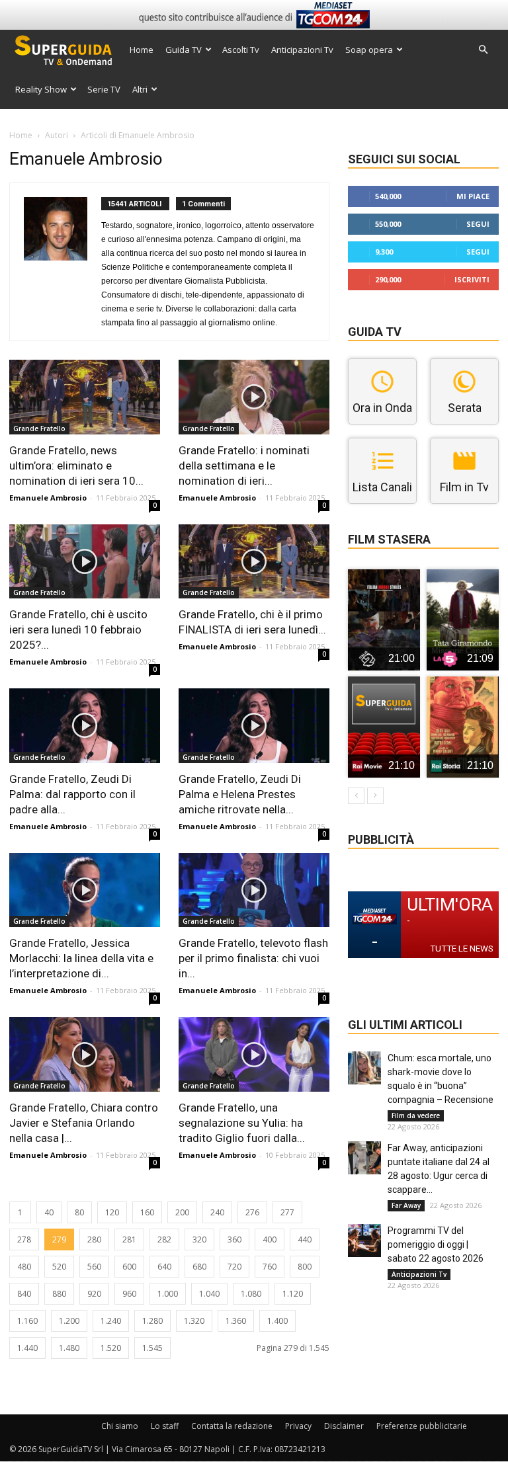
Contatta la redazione (232, 1426)
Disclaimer (344, 1426)
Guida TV (183, 50)
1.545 (152, 1348)
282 (164, 1239)
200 (182, 1212)
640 (164, 1266)
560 (94, 1266)
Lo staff (165, 1426)
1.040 (209, 1293)
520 (59, 1266)
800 (305, 1266)
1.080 (251, 1293)
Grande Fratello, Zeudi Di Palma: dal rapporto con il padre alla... (72, 794)
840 (24, 1293)
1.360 (236, 1320)
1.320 (194, 1320)
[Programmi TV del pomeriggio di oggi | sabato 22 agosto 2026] (364, 1240)
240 (217, 1212)
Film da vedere (416, 1115)
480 (24, 1266)
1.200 (69, 1320)
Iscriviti (471, 279)
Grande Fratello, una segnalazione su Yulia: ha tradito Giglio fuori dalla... (242, 1123)
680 (199, 1266)
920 (94, 1293)
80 (79, 1212)
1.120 (292, 1293)
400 (269, 1239)
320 (199, 1239)
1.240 (111, 1320)
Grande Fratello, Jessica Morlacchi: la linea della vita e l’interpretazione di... (81, 958)
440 (305, 1239)
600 (129, 1266)
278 (24, 1239)
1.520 (111, 1348)
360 (234, 1239)
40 (49, 1212)
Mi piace (472, 196)
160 (147, 1212)
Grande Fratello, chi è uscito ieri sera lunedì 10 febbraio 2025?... (78, 629)
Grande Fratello (39, 428)
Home (141, 50)
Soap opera (369, 50)
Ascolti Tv (240, 50)
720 (234, 1266)
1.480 (69, 1348)
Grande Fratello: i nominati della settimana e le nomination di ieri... (244, 465)
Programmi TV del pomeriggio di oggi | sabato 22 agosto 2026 (436, 1244)
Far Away (406, 1205)
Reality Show (41, 89)
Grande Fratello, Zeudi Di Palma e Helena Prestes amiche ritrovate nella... (240, 794)
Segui (477, 224)
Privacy (298, 1426)
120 (112, 1212)
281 (129, 1239)
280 (94, 1239)
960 (129, 1293)
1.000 (167, 1293)
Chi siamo (119, 1426)
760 (269, 1266)
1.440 (27, 1348)
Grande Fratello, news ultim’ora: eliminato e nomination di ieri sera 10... (76, 465)
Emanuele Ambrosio (48, 498)
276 (252, 1212)
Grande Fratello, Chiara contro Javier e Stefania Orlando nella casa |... (83, 1123)
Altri (140, 89)
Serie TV (103, 89)
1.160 (27, 1320)
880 (59, 1293)
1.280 (152, 1320)
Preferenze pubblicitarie (421, 1426)
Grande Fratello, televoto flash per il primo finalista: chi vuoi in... (253, 958)
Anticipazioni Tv (302, 50)
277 (287, 1212)
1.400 (277, 1320)
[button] (483, 50)
